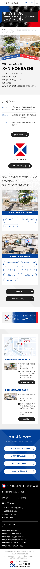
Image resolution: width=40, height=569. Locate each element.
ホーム (6, 30)
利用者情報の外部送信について (15, 540)
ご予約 (23, 498)
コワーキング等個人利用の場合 (13, 508)
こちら (19, 441)
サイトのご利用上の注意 (12, 534)
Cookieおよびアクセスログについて (16, 543)
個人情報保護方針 (10, 531)
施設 (22, 492)
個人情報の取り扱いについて (14, 537)
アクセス (5, 498)
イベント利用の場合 (10, 514)
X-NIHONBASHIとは (9, 492)
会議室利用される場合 (10, 511)
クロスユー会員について (11, 517)
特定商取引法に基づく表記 (13, 546)
